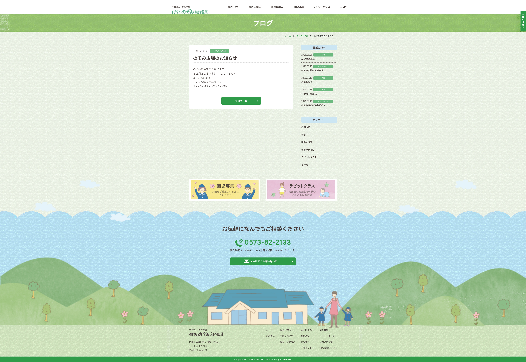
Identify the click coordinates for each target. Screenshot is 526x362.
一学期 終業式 (309, 93)
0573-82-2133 (267, 242)
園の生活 (233, 6)
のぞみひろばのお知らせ (313, 105)
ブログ (343, 6)
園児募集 (299, 6)
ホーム (269, 330)
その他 (304, 164)
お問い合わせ (326, 341)
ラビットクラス (321, 6)
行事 (303, 134)
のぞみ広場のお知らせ (312, 70)
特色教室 (305, 335)
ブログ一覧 (241, 101)
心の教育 (305, 341)
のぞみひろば (219, 51)
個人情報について (328, 347)
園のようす (306, 142)
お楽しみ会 (306, 82)
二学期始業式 (308, 58)
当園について (286, 335)
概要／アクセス (287, 341)
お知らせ (305, 127)
